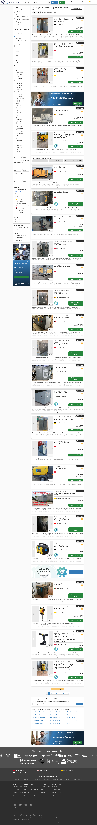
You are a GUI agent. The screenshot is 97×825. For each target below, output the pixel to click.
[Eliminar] (49, 2)
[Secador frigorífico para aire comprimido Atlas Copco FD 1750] (42, 297)
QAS (17, 142)
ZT (17, 129)
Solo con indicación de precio (22, 160)
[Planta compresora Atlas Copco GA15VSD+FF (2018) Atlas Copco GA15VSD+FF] (42, 524)
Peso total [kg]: (17, 168)
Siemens (19, 48)
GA (17, 117)
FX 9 (19, 109)
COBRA (18, 55)
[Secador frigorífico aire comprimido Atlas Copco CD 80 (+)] (42, 223)
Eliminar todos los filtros (49, 12)
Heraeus (18, 59)
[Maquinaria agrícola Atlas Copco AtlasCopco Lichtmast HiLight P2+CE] (42, 75)
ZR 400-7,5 (20, 100)
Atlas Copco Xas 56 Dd (56, 720)
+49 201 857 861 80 (21, 772)
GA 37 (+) (20, 121)
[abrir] (57, 39)
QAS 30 (19, 147)
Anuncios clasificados (22, 227)
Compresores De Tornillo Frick (73, 161)
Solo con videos (20, 237)
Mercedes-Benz (21, 40)
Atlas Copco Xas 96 (72, 720)
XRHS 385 (20, 78)
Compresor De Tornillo (56, 161)
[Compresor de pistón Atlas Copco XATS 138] (42, 473)
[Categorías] (21, 2)
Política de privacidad (39, 822)
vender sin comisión (22, 277)
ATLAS (18, 38)
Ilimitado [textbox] (18, 196)
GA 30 (19, 126)
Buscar (55, 2)
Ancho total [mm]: (18, 179)
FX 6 (19, 110)
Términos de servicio (51, 822)
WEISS (18, 62)
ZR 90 (19, 93)
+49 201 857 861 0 (68, 770)
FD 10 (19, 151)
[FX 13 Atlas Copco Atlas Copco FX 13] (42, 590)
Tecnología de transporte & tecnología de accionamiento (22, 19)
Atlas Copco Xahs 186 (38, 712)
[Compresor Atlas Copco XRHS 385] (42, 173)
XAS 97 (19, 85)
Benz (18, 42)
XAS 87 (19, 83)
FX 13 (19, 105)
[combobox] (21, 196)
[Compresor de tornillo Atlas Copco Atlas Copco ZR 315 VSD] (42, 323)
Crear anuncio (77, 103)
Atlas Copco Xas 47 (55, 715)
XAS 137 (19, 89)
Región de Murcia (22, 203)
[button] (94, 2)
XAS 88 (19, 87)
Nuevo (17, 219)
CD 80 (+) (20, 74)
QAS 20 (19, 145)
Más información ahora (76, 572)
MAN (18, 44)
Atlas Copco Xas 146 (37, 720)
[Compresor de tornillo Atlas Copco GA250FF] (42, 398)
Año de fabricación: (18, 162)
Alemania (20, 208)
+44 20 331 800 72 (44, 770)
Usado (18, 221)
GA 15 (19, 125)
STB (17, 60)
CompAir (18, 57)
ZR (17, 91)
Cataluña (20, 201)
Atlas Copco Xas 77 (72, 715)
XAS (17, 80)
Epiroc (18, 51)
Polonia (20, 207)
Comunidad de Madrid (23, 205)
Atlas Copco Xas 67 (72, 712)
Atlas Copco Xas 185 (37, 723)
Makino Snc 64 (46, 779)
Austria (20, 210)
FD (17, 149)
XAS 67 (19, 82)
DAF (18, 46)
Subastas (18, 229)
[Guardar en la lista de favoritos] (82, 20)
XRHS (17, 76)
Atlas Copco (20, 37)
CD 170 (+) (20, 72)
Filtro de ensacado (78, 779)
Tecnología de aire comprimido (20, 10)
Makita (61, 779)
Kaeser (18, 49)
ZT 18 (19, 135)
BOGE (18, 53)
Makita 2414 (68, 779)
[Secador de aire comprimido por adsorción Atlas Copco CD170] (42, 249)
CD (17, 70)
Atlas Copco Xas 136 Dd (38, 717)
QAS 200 (20, 144)
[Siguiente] (51, 25)
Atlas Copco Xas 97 (72, 723)
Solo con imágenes (21, 235)
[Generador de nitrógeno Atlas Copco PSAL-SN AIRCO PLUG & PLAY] (42, 499)
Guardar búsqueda (58, 689)
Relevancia (77, 8)
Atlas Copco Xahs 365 (38, 715)
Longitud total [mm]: (19, 173)
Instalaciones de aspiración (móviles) (23, 779)
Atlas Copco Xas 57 (55, 723)
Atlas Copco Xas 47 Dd (56, 717)
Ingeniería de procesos (22, 16)
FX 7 (19, 112)
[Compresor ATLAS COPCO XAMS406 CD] (42, 272)
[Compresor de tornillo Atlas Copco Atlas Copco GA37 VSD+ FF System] (42, 25)
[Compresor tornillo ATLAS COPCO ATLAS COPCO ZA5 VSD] (42, 198)
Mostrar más (58, 726)
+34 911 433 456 (20, 770)
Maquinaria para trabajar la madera (22, 23)
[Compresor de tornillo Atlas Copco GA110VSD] (42, 116)
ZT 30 (19, 137)
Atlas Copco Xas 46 (55, 712)
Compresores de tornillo (40, 161)
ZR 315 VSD (20, 98)
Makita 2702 (37, 779)
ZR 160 (19, 94)
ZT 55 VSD (20, 139)
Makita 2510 (55, 779)
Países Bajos (21, 212)
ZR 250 (19, 96)
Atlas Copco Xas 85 (72, 717)
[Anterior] (33, 25)
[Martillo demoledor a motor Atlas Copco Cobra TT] (42, 614)
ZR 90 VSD (20, 133)
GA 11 (19, 123)
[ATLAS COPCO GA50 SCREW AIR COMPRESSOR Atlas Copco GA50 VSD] (42, 348)
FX (17, 103)
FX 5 (19, 107)
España (18, 191)
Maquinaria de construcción (22, 13)
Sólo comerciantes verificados (20, 239)
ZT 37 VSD (20, 131)
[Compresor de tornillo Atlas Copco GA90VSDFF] (42, 448)
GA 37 (19, 119)
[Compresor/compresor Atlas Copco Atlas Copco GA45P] (42, 373)
